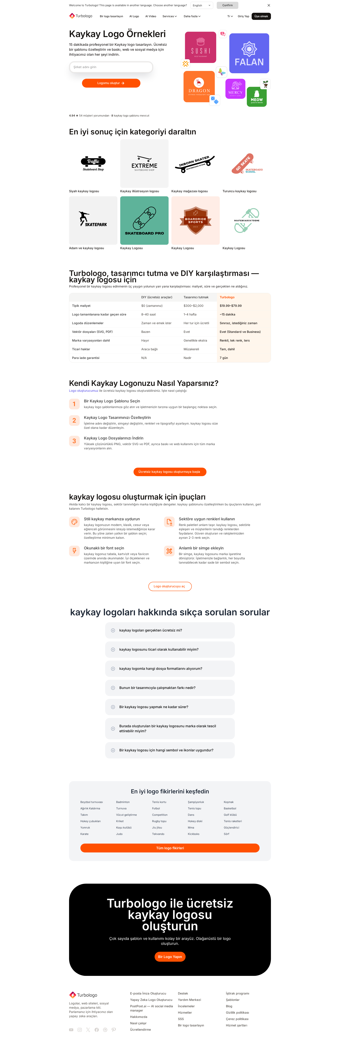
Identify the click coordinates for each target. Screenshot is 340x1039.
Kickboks (193, 834)
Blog (229, 1006)
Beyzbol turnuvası (91, 802)
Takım (84, 814)
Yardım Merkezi (189, 1000)
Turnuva (121, 808)
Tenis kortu (159, 802)
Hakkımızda (138, 1017)
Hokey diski (195, 821)
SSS (181, 1019)
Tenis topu (194, 808)
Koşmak (229, 802)
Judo (119, 834)
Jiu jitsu (157, 827)
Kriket (120, 821)
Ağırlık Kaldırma (90, 808)
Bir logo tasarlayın (111, 16)
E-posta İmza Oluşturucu (148, 993)
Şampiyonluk (196, 802)
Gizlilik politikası (237, 1012)
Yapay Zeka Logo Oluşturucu (151, 1000)
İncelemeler (186, 1006)
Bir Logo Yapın (170, 957)
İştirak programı (237, 993)
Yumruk (85, 827)
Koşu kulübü (124, 827)
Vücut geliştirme (126, 814)
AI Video (150, 16)
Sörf (226, 834)
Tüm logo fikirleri (170, 848)
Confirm (227, 5)
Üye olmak (261, 16)
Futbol (156, 808)
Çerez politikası (237, 1019)
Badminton (123, 802)
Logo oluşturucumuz (83, 390)
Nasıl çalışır (138, 1023)
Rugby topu (159, 821)
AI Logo (134, 16)
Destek (183, 993)
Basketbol (230, 808)
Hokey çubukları (90, 821)
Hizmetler (185, 1012)
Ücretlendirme (140, 1029)
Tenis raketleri (233, 821)
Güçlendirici (231, 827)
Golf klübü (230, 814)
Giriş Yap (243, 16)
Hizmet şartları (236, 1025)
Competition (160, 814)
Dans (191, 814)
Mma (191, 827)
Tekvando (158, 834)
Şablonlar (233, 1000)
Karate (84, 834)
